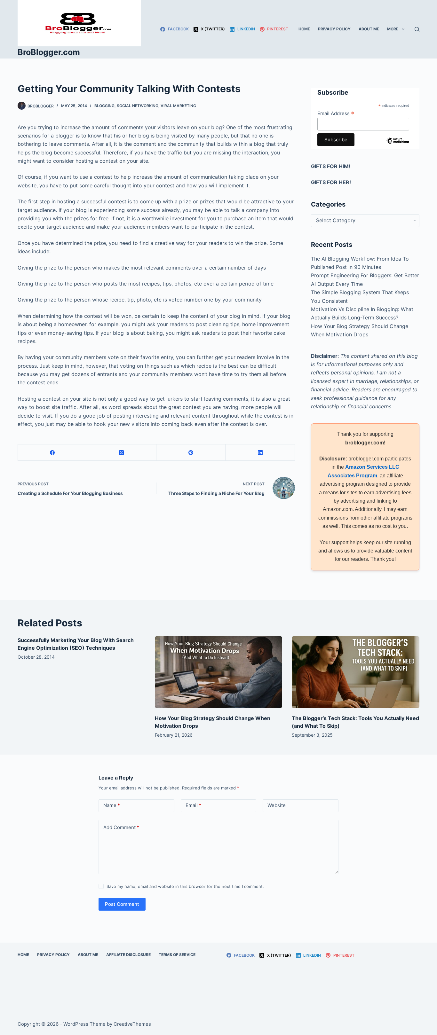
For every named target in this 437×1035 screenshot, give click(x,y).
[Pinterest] (191, 452)
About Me (369, 29)
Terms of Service (177, 954)
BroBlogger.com (49, 52)
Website (276, 805)
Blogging (104, 105)
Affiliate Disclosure (128, 954)
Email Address (335, 113)
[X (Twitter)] (121, 452)
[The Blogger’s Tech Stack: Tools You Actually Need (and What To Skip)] (355, 672)
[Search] (417, 29)
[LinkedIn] (260, 452)
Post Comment (122, 904)
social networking (137, 105)
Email (193, 805)
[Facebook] (52, 452)
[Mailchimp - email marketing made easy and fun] (397, 145)
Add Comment (121, 827)
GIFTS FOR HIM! (330, 166)
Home (304, 29)
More (392, 29)
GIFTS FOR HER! (331, 182)
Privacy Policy (334, 29)
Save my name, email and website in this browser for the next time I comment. (185, 886)
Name (111, 805)
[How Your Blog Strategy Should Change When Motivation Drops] (218, 672)
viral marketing (178, 105)
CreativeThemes (132, 1024)
